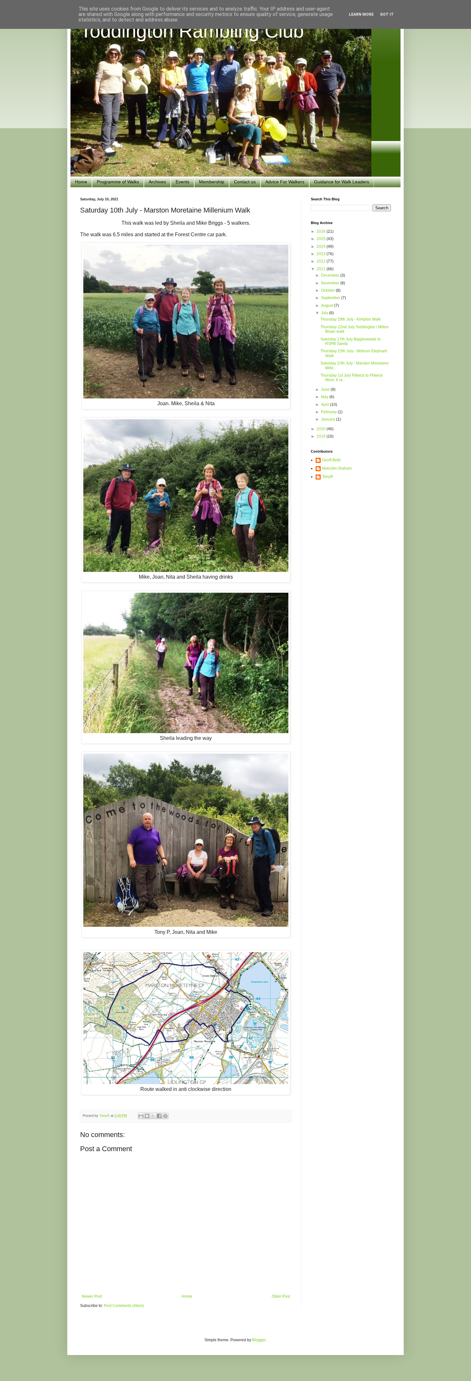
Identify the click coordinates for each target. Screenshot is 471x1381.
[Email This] (141, 1116)
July (325, 313)
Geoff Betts (331, 460)
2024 (321, 246)
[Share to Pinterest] (165, 1116)
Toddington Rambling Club (192, 31)
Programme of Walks (118, 181)
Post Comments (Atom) (124, 1305)
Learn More (361, 14)
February (329, 412)
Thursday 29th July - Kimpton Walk (350, 319)
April (325, 404)
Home (81, 181)
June (326, 389)
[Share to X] (153, 1116)
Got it (387, 14)
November (330, 283)
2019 (321, 436)
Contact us (245, 181)
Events (182, 181)
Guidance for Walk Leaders (341, 181)
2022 (321, 261)
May (325, 397)
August (327, 305)
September (331, 298)
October (328, 290)
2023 (321, 254)
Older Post (281, 1296)
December (330, 275)
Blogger (259, 1340)
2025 (321, 239)
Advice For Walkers (284, 181)
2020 (321, 429)
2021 (321, 269)
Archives (157, 181)
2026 (321, 231)
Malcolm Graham (337, 468)
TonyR (327, 476)
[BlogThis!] (147, 1116)
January (328, 419)
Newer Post (92, 1296)
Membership (211, 181)
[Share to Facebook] (159, 1116)
